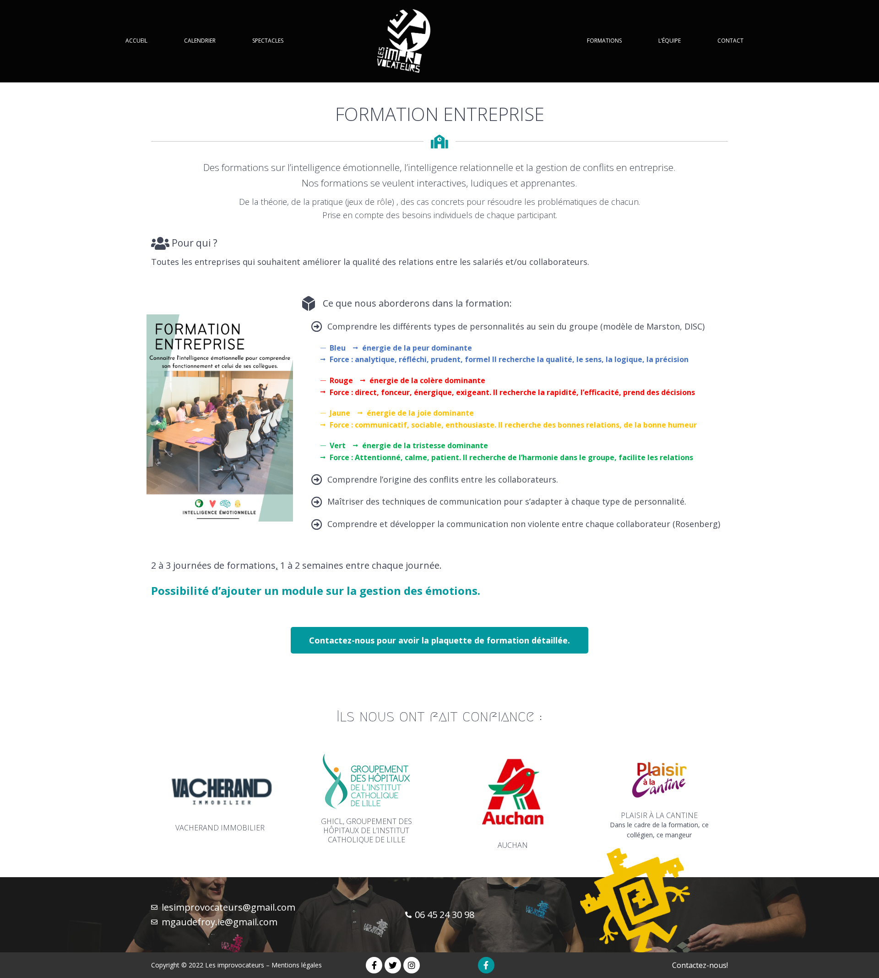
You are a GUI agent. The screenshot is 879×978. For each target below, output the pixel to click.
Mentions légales (296, 965)
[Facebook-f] (374, 965)
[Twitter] (393, 965)
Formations (604, 40)
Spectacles (267, 40)
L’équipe (669, 40)
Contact (730, 40)
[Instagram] (411, 965)
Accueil (136, 40)
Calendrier (200, 40)
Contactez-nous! (700, 965)
